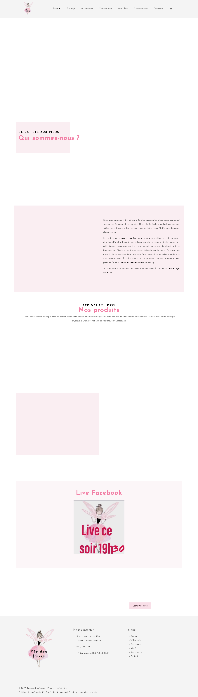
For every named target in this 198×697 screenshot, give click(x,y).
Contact (134, 656)
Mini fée (134, 648)
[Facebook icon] (172, 688)
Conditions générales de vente (83, 692)
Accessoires (136, 652)
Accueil (134, 636)
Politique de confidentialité (31, 692)
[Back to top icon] (178, 687)
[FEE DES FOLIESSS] (28, 8)
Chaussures (136, 644)
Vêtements (136, 640)
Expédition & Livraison (56, 692)
